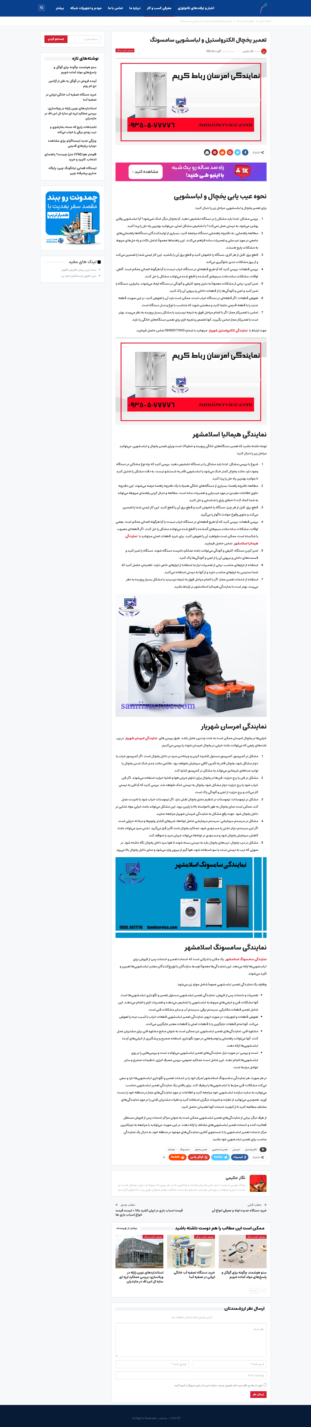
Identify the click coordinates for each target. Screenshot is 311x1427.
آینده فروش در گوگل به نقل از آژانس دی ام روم (72, 84)
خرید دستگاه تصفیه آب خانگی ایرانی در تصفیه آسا (71, 97)
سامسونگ (185, 1150)
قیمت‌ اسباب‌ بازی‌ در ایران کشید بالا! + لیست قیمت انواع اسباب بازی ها (149, 1212)
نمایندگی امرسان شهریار (141, 738)
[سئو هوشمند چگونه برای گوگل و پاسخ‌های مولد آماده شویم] (243, 1251)
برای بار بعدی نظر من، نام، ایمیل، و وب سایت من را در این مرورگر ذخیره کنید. (218, 1385)
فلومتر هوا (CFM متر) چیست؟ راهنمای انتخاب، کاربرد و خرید (70, 157)
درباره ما (134, 8)
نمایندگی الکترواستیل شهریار (228, 330)
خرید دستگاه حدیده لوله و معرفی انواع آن (239, 1210)
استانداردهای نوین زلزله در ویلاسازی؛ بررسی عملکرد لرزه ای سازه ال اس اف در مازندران (70, 113)
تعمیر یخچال (201, 1150)
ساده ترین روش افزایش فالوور (78, 269)
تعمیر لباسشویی (220, 1150)
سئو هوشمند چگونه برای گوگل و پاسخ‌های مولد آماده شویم (75, 70)
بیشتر (60, 8)
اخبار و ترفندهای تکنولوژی (196, 8)
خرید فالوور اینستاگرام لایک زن (78, 276)
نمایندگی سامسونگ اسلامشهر (246, 959)
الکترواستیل (251, 1150)
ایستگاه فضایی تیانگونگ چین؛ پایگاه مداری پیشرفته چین (72, 171)
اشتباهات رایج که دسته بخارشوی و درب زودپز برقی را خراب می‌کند (73, 130)
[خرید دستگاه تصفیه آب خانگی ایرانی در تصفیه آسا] (191, 1251)
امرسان (236, 1150)
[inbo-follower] (191, 172)
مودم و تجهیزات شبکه (85, 8)
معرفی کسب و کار (159, 8)
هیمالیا (171, 1150)
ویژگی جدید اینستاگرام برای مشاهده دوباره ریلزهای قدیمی (72, 143)
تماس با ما (115, 8)
